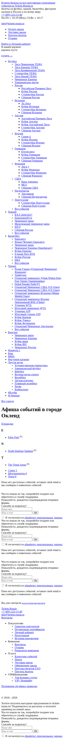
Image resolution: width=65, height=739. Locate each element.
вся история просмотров (33, 603)
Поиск (18, 659)
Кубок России (29, 91)
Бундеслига (27, 151)
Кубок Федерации (25, 323)
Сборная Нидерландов (34, 196)
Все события (22, 208)
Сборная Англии (30, 130)
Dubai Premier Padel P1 (27, 284)
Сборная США (29, 187)
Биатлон (13, 332)
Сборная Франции (31, 175)
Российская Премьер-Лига (36, 88)
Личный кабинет (24, 632)
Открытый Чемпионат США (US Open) (37, 287)
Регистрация (22, 635)
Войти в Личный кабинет (16, 43)
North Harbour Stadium (20, 451)
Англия (19, 115)
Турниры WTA (23, 305)
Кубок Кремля (23, 317)
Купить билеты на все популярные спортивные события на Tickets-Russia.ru (28, 4)
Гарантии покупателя (27, 626)
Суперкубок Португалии (35, 202)
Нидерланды (22, 190)
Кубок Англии (29, 121)
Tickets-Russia (9, 608)
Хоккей (12, 211)
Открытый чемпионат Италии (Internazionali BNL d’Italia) (32, 301)
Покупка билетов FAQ (27, 668)
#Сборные (14, 395)
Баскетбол (14, 236)
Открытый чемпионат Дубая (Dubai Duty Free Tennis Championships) (38, 280)
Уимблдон (20, 275)
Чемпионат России (25, 347)
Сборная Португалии (33, 205)
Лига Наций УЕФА (26, 76)
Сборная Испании (31, 112)
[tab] (32, 423)
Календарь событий (26, 656)
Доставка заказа (17, 32)
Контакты (6, 617)
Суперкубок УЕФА (26, 73)
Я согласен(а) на (33, 517)
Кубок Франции (30, 169)
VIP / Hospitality (23, 680)
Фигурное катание (18, 359)
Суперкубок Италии (32, 142)
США (18, 178)
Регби (18, 386)
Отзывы (12, 38)
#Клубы (12, 392)
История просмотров (26, 638)
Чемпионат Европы (26, 79)
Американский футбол (28, 368)
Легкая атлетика (24, 380)
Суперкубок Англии (33, 127)
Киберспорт (21, 389)
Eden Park (13, 437)
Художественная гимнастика (31, 365)
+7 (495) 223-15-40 (11, 14)
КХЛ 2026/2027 (23, 214)
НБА (17, 260)
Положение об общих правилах (19, 686)
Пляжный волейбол (26, 383)
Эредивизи (27, 193)
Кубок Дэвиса (22, 320)
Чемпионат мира (24, 220)
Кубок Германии (30, 154)
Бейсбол (19, 371)
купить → (7, 55)
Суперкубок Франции (33, 172)
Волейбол (20, 377)
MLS (24, 184)
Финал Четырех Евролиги (29, 242)
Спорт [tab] (12, 470)
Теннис (12, 266)
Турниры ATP (22, 311)
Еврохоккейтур (23, 217)
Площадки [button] (7, 423)
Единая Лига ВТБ (25, 254)
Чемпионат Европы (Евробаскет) (33, 248)
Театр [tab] (12, 476)
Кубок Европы (23, 251)
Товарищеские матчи (27, 82)
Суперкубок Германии (34, 157)
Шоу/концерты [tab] (17, 473)
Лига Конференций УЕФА (30, 70)
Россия (18, 85)
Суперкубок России (32, 94)
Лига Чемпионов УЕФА (28, 64)
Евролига (20, 239)
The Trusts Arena (17, 464)
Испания (20, 100)
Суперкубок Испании (33, 109)
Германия (20, 148)
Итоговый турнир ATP (28, 314)
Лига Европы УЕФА (26, 67)
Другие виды (15, 362)
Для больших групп (26, 677)
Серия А (26, 136)
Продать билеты (17, 35)
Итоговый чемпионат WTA (30, 308)
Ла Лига (26, 103)
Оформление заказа (26, 665)
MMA (11, 356)
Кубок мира (21, 341)
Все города (7, 401)
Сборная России (30, 97)
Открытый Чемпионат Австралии (34, 326)
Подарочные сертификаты (30, 629)
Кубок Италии (29, 139)
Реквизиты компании (27, 650)
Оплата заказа (16, 29)
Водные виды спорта (27, 374)
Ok (35, 513)
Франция (20, 163)
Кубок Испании (30, 106)
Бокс (10, 353)
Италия (19, 133)
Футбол (12, 61)
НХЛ (17, 226)
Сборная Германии (32, 160)
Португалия (21, 199)
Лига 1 (25, 166)
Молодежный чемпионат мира (32, 223)
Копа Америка (29, 181)
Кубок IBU (21, 344)
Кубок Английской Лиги (35, 124)
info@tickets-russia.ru (12, 23)
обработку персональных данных (43, 517)
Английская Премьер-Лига (36, 118)
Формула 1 (14, 350)
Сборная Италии (30, 145)
